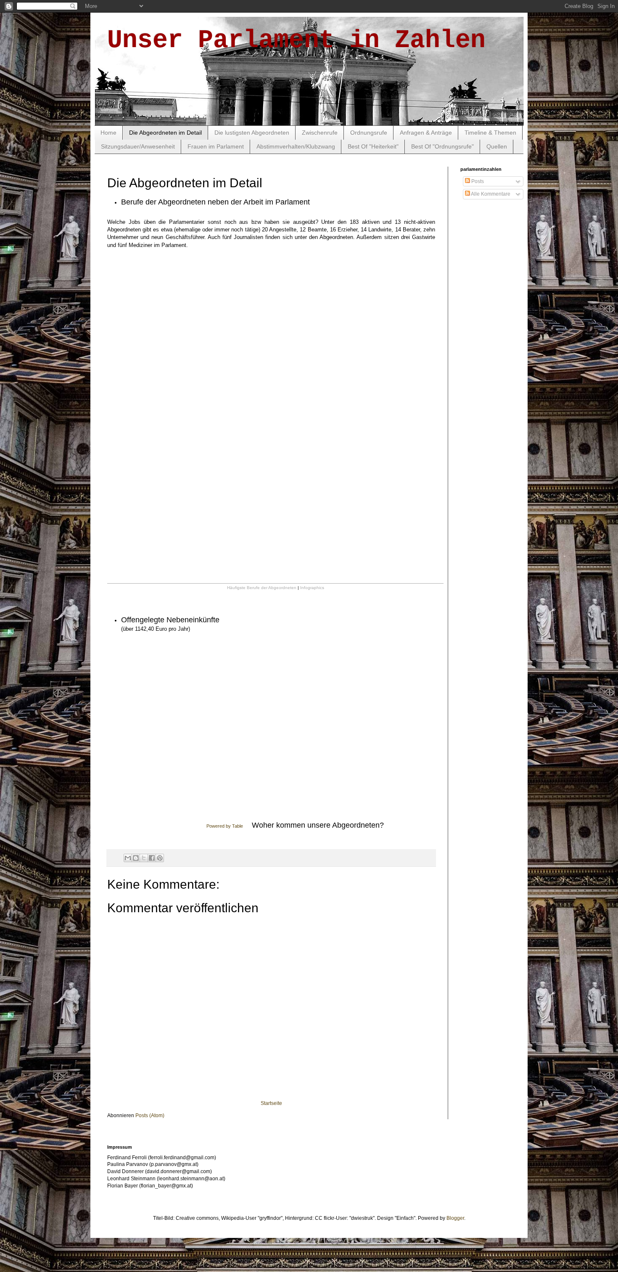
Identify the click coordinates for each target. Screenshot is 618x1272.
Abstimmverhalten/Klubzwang (295, 146)
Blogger (455, 1218)
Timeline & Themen (490, 132)
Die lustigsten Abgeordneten (251, 132)
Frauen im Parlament (216, 146)
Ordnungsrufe (368, 132)
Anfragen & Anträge (426, 132)
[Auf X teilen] (144, 858)
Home (108, 132)
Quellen (496, 146)
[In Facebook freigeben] (152, 858)
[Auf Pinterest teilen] (160, 858)
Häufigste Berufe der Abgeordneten (261, 587)
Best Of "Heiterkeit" (373, 146)
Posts (477, 181)
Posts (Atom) (149, 1115)
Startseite (271, 1103)
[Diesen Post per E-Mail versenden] (128, 858)
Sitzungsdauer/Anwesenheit (138, 146)
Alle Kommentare (490, 194)
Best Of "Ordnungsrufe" (442, 146)
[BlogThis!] (136, 858)
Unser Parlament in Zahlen (296, 40)
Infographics (312, 587)
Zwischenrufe (320, 132)
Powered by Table (224, 826)
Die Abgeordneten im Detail (165, 132)
